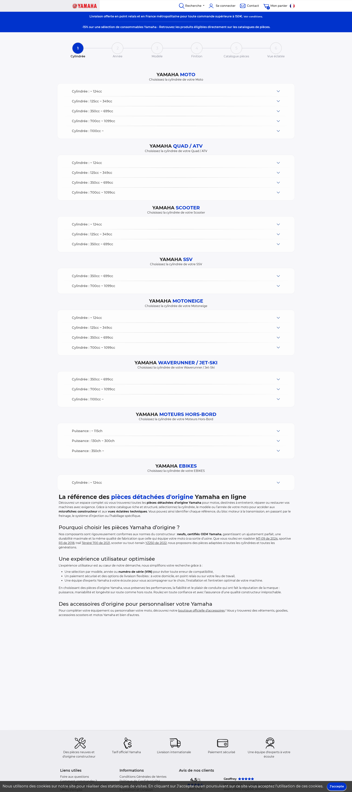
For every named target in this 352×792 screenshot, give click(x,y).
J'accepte (337, 786)
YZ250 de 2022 (156, 543)
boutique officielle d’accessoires (201, 610)
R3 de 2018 (66, 543)
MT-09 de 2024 (267, 538)
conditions (255, 16)
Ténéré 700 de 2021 (96, 543)
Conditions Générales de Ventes (143, 776)
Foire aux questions (74, 776)
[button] (176, 91)
